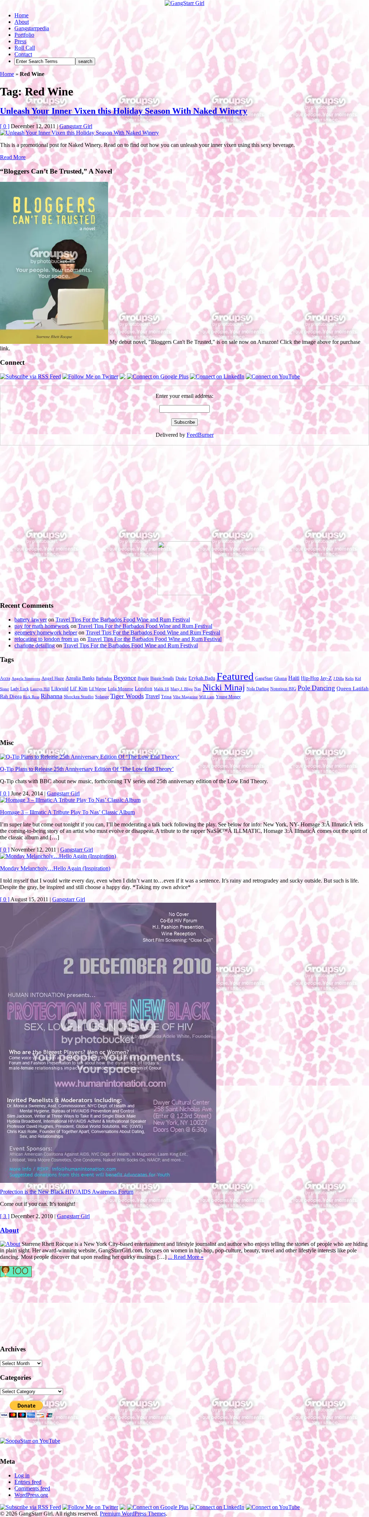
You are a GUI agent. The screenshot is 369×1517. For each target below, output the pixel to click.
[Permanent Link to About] (10, 1244)
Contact (23, 54)
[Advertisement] (54, 496)
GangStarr (264, 678)
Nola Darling (257, 688)
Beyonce (125, 677)
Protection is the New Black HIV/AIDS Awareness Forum (66, 1192)
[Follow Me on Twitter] (90, 376)
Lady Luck (19, 688)
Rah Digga (11, 696)
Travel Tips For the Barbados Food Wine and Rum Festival (122, 619)
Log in (22, 1475)
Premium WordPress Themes (133, 1514)
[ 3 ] (4, 1216)
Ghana (280, 678)
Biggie (143, 678)
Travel (152, 696)
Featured (235, 676)
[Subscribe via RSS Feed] (30, 376)
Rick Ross (31, 697)
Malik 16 (161, 689)
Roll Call (24, 48)
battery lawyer (30, 619)
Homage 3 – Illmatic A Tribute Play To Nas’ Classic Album (67, 812)
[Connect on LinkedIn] (217, 376)
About (21, 22)
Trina (166, 696)
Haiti (293, 678)
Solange (102, 696)
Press (20, 41)
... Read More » (186, 1257)
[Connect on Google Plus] (157, 376)
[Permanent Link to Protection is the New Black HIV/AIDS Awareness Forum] (108, 1181)
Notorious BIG (283, 688)
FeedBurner (200, 435)
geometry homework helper (45, 632)
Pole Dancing (316, 688)
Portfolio (24, 35)
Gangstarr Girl (75, 126)
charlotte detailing (34, 645)
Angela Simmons (26, 679)
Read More (13, 157)
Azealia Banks (80, 678)
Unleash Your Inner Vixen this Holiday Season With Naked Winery (123, 111)
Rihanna (51, 696)
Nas (197, 688)
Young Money (228, 696)
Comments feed (32, 1488)
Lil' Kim (79, 688)
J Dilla (338, 679)
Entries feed (27, 1482)
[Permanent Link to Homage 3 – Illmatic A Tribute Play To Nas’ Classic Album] (70, 800)
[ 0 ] (4, 126)
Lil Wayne (97, 688)
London (143, 688)
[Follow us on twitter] (29, 1307)
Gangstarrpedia (31, 28)
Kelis (349, 679)
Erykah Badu (201, 678)
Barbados (104, 678)
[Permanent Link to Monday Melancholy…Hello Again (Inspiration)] (58, 856)
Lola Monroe (120, 688)
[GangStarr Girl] (184, 3)
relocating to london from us (46, 639)
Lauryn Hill (40, 689)
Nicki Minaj (224, 687)
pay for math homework (41, 626)
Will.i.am (206, 697)
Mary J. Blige (181, 689)
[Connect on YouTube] (273, 376)
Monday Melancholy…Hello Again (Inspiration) (55, 868)
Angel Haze (52, 678)
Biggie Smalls (162, 678)
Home (21, 15)
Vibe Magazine (185, 697)
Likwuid (59, 688)
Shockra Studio (79, 696)
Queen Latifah (353, 688)
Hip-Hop (310, 678)
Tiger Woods (127, 696)
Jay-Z (326, 678)
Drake (181, 678)
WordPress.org (31, 1495)
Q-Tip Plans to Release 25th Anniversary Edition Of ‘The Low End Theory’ (87, 769)
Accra (5, 678)
